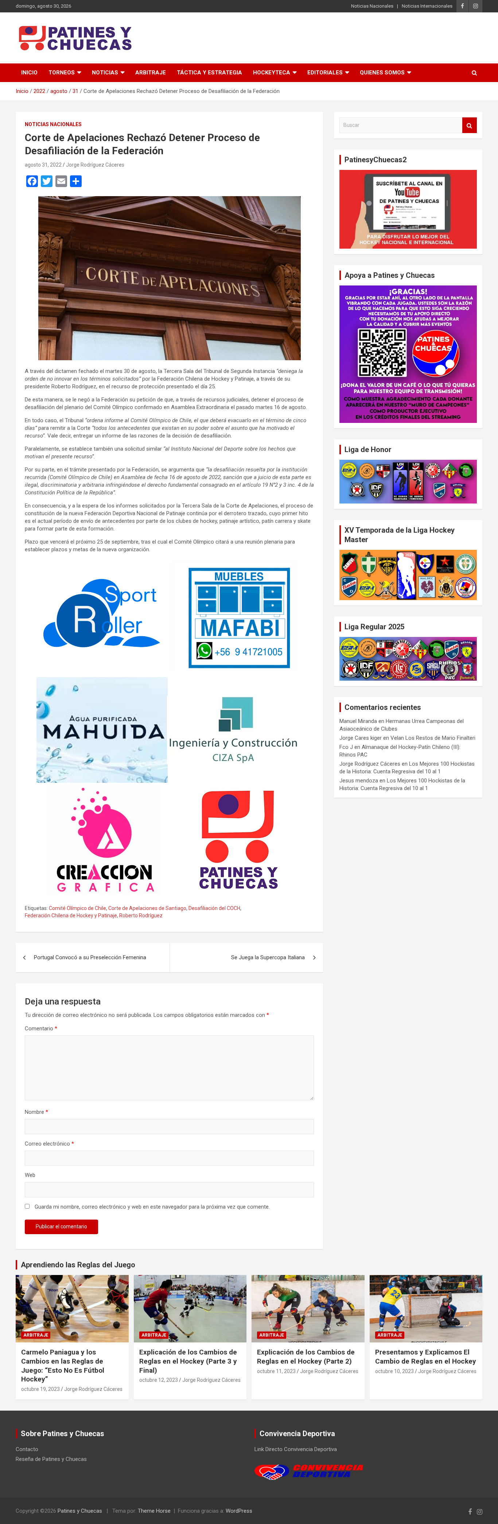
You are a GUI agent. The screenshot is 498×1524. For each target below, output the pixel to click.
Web (30, 1175)
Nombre (36, 1112)
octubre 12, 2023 (158, 1380)
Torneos (61, 72)
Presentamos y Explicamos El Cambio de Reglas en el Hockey (425, 1356)
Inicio (29, 72)
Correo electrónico (49, 1143)
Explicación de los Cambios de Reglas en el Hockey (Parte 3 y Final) (188, 1361)
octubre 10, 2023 (394, 1371)
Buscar (469, 125)
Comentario (41, 1028)
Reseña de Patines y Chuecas (51, 1459)
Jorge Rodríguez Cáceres (95, 165)
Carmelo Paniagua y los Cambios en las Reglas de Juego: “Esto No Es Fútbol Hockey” (62, 1365)
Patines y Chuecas (80, 1511)
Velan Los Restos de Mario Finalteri (432, 738)
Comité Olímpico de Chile (77, 908)
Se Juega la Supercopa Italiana (268, 957)
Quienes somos (382, 72)
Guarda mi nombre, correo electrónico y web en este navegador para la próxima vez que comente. (152, 1207)
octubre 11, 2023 (276, 1371)
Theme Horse (154, 1511)
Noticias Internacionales (427, 6)
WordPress (239, 1511)
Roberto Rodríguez (141, 915)
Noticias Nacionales (372, 6)
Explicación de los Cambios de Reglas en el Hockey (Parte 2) (306, 1356)
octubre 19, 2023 (40, 1389)
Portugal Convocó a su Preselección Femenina (90, 957)
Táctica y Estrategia (209, 72)
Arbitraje (150, 72)
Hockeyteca (271, 72)
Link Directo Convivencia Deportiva (295, 1449)
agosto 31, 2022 (43, 165)
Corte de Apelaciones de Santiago (147, 908)
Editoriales (325, 72)
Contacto (27, 1449)
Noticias (105, 72)
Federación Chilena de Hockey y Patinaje (71, 915)
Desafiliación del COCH (214, 908)
